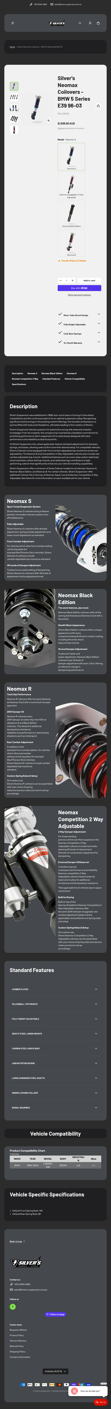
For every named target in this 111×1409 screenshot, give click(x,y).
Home (12, 47)
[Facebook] (13, 1307)
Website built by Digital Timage (65, 1391)
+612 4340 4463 (40, 4)
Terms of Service (18, 1340)
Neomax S (32, 373)
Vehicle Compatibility (75, 378)
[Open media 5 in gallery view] (14, 129)
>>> (94, 1165)
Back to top (16, 1241)
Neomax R (72, 373)
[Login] (90, 23)
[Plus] (73, 280)
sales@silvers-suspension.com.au (68, 4)
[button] (80, 23)
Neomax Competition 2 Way (25, 378)
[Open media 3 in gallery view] (14, 108)
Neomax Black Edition (52, 373)
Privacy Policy (17, 1335)
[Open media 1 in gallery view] (14, 86)
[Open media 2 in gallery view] (14, 97)
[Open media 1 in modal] (37, 109)
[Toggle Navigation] (13, 23)
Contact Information (20, 1357)
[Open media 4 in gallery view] (14, 119)
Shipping (61, 128)
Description (17, 373)
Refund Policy (17, 1346)
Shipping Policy (17, 1351)
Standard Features (51, 378)
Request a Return (18, 1329)
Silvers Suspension (42, 1391)
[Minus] (61, 280)
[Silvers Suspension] (56, 23)
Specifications (19, 384)
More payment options (79, 295)
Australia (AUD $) (53, 1371)
